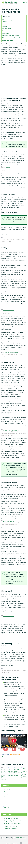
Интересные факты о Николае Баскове (13, 38)
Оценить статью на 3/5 (6, 756)
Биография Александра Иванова (13, 823)
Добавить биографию (20, 837)
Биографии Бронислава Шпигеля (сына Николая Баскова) (4, 776)
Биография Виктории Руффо (11, 826)
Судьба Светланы (8, 31)
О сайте (6, 797)
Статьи (6, 794)
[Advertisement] (14, 80)
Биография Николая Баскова (17, 774)
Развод (5, 26)
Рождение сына (7, 24)
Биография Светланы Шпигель (11, 774)
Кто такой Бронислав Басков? (11, 35)
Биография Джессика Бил (11, 818)
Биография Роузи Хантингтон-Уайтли (14, 821)
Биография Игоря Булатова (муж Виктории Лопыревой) (24, 775)
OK (20, 843)
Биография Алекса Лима (10, 828)
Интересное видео (8, 40)
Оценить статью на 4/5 (8, 756)
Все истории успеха (9, 792)
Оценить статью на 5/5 (10, 756)
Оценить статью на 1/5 (2, 756)
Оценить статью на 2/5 (4, 756)
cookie (17, 843)
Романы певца (7, 28)
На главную (7, 789)
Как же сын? (6, 33)
